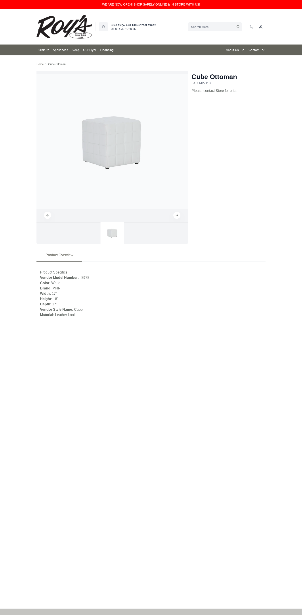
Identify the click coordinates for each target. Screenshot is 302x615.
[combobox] (215, 26)
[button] (47, 215)
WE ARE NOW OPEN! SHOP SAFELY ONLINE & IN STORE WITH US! (151, 4)
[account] (260, 27)
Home (40, 64)
